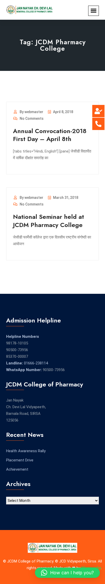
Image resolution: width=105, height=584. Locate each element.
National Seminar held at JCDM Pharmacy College (48, 220)
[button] (67, 573)
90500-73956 (17, 350)
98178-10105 (17, 343)
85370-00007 (17, 356)
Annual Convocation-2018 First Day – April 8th (49, 134)
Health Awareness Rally (26, 451)
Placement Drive (19, 460)
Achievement (17, 469)
